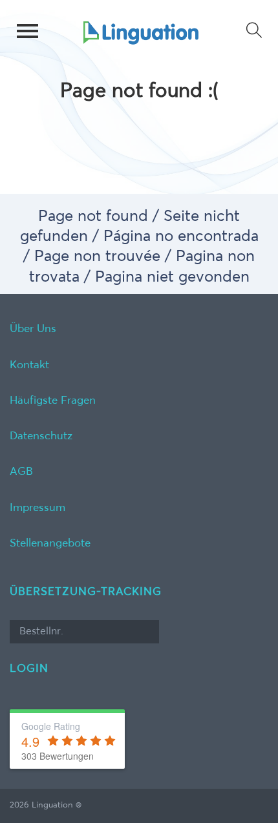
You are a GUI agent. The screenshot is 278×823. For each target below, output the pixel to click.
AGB (21, 471)
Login (29, 668)
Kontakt (29, 365)
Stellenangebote (50, 543)
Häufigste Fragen (53, 400)
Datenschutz (41, 436)
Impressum (37, 508)
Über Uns (33, 329)
